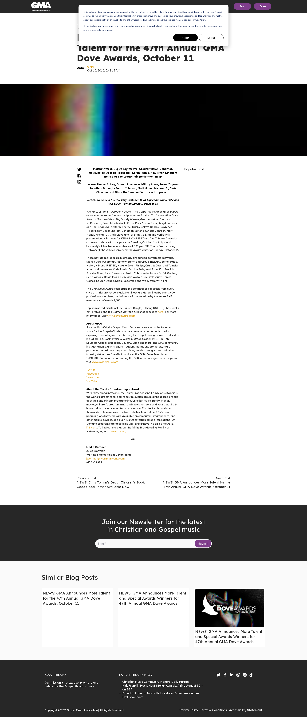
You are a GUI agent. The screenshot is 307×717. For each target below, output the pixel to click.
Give (263, 6)
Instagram (92, 377)
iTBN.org (91, 427)
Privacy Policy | (189, 710)
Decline (211, 37)
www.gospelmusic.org (105, 362)
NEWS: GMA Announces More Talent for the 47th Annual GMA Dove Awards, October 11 (76, 598)
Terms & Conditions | (214, 710)
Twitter (90, 369)
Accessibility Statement (245, 710)
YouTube (91, 381)
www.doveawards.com (121, 315)
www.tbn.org (118, 431)
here (160, 311)
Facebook (92, 373)
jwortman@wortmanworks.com (105, 458)
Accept (185, 37)
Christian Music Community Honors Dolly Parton (155, 682)
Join (242, 6)
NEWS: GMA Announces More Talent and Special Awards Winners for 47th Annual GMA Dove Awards (152, 598)
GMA (90, 66)
